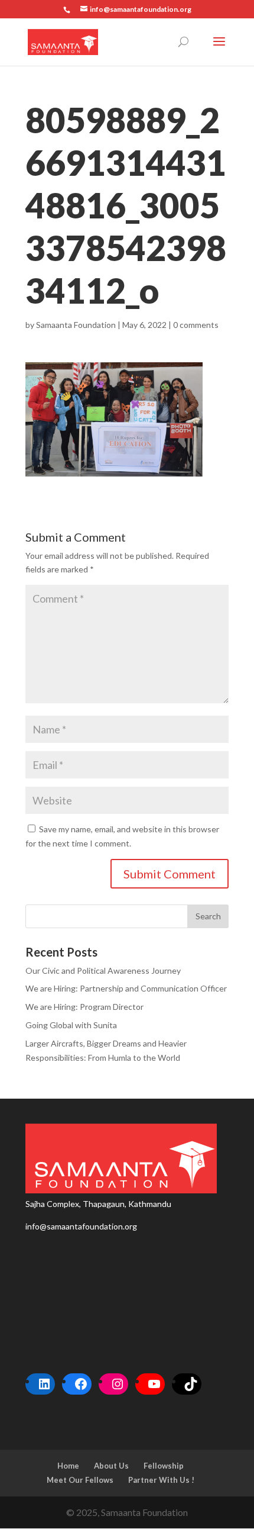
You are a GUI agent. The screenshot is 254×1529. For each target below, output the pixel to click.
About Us (111, 1465)
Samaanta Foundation (76, 325)
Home (68, 1465)
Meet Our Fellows (80, 1480)
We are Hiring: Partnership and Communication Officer (126, 988)
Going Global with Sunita (71, 1025)
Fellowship (164, 1465)
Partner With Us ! (161, 1480)
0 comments (196, 325)
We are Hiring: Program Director (84, 1007)
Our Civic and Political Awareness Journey (103, 970)
